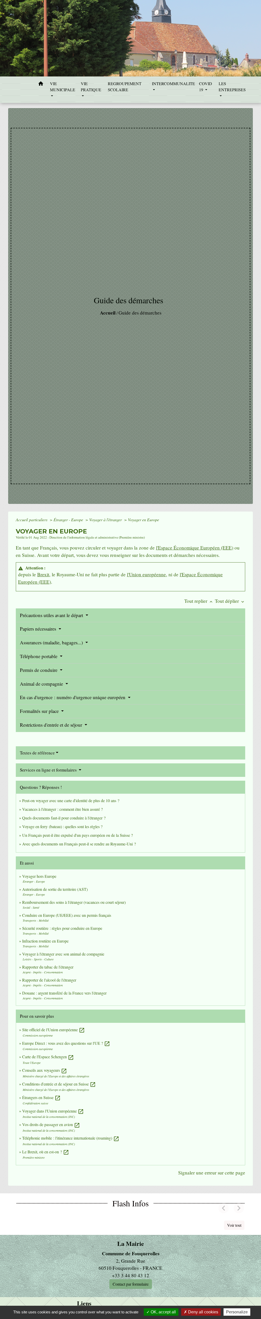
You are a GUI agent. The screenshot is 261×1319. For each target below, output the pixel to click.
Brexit (43, 574)
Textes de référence (37, 753)
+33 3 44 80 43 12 (130, 1275)
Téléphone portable (39, 656)
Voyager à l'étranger (106, 519)
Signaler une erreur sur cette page (211, 1172)
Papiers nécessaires (38, 628)
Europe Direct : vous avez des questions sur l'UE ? (66, 1043)
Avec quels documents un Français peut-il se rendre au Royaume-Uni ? (79, 843)
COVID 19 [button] (205, 86)
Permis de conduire (39, 670)
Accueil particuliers (32, 519)
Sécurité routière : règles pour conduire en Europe (62, 928)
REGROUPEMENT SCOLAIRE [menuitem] (124, 86)
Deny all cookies (202, 1312)
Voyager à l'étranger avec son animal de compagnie (63, 954)
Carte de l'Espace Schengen (48, 1056)
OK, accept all (163, 1312)
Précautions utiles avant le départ (52, 615)
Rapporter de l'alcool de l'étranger (49, 980)
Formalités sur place (40, 711)
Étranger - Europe (69, 519)
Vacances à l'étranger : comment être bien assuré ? (62, 809)
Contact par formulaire (131, 1284)
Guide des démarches (140, 312)
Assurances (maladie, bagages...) (52, 642)
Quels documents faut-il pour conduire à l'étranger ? (64, 817)
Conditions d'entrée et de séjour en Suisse (59, 1084)
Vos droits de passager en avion (51, 1124)
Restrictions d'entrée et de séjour (51, 725)
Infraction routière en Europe (45, 941)
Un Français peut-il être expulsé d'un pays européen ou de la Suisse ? (77, 835)
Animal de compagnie (42, 684)
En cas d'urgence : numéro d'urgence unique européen (73, 697)
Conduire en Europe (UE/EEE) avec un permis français (66, 915)
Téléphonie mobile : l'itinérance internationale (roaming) (70, 1138)
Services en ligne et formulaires (49, 770)
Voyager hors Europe (39, 876)
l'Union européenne (146, 574)
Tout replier (199, 601)
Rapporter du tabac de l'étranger (47, 967)
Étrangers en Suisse (41, 1097)
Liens (84, 1303)
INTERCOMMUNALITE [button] (173, 83)
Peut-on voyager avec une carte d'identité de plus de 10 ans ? (70, 800)
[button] (41, 84)
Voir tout (234, 1225)
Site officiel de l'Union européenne (53, 1029)
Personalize (237, 1312)
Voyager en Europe (143, 519)
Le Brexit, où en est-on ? (45, 1151)
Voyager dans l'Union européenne (53, 1111)
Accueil (107, 312)
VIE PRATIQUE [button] (91, 86)
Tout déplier (230, 601)
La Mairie (130, 1243)
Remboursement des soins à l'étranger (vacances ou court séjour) (74, 902)
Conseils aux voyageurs (44, 1070)
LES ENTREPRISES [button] (232, 86)
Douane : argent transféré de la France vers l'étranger (64, 993)
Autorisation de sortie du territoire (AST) (55, 889)
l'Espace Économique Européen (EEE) (194, 547)
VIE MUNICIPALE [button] (62, 86)
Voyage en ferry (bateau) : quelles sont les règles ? (62, 826)
